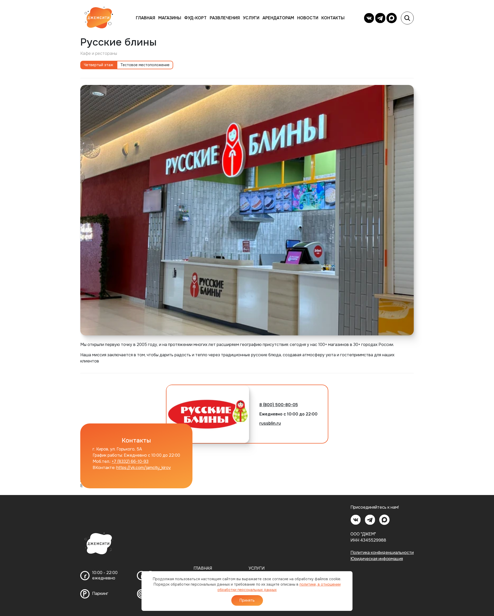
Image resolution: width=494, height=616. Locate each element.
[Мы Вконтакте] (369, 18)
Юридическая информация (376, 558)
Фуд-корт (195, 18)
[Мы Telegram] (380, 18)
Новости (307, 18)
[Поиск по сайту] (407, 18)
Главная (145, 18)
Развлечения (225, 18)
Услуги (251, 18)
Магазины (169, 18)
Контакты (333, 18)
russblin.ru (270, 423)
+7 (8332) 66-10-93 (130, 461)
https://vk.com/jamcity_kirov (143, 467)
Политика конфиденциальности (382, 552)
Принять (247, 600)
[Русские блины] (247, 210)
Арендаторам (278, 18)
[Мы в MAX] (391, 18)
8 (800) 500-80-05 (278, 404)
